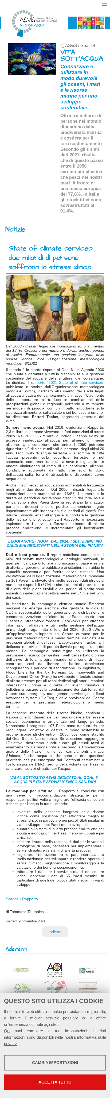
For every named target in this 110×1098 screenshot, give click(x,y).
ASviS (71, 45)
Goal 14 (87, 45)
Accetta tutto (55, 1082)
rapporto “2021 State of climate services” (67, 382)
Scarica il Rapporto (22, 899)
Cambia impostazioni (55, 1062)
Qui (7, 1031)
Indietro (55, 932)
